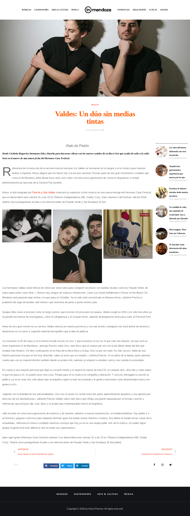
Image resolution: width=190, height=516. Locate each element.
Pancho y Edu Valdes (43, 192)
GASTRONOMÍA (41, 10)
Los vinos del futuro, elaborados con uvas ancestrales (177, 151)
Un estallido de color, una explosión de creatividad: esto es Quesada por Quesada (178, 213)
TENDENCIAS (123, 10)
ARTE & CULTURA (60, 10)
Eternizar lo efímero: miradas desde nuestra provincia (178, 192)
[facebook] (154, 465)
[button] (51, 465)
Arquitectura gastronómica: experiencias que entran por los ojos (177, 172)
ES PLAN (153, 10)
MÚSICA (75, 10)
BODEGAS (26, 10)
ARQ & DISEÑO (139, 10)
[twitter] (170, 465)
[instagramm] (162, 465)
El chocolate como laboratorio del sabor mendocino (178, 248)
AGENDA (164, 10)
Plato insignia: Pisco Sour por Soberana (177, 231)
